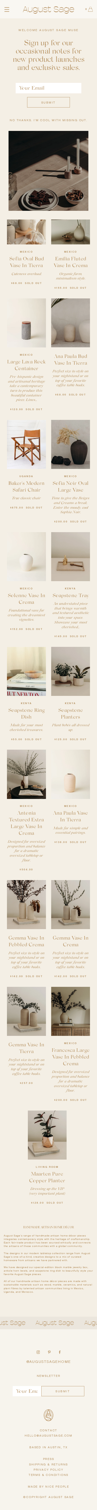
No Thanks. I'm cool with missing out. (48, 120)
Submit (48, 102)
